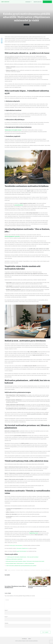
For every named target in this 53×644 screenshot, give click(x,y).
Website (6, 623)
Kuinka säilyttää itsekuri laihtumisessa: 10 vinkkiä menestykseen (20, 563)
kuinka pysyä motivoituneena (15, 545)
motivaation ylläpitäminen (22, 548)
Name (6, 610)
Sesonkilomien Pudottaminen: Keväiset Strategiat (39, 583)
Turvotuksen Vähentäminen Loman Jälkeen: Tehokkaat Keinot (16, 583)
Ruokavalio (26, 24)
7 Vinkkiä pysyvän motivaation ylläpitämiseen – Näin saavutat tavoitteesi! (22, 557)
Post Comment (45, 632)
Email (6, 616)
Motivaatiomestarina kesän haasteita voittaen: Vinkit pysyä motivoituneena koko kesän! (25, 561)
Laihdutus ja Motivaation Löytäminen (14, 559)
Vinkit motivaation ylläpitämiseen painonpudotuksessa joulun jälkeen (21, 565)
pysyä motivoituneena (21, 551)
